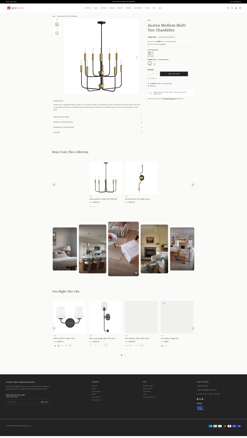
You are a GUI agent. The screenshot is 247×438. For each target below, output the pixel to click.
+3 (70, 345)
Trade (147, 8)
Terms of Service (96, 400)
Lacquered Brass (94, 206)
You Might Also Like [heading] (66, 292)
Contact (94, 388)
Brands (128, 8)
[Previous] (54, 185)
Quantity (151, 70)
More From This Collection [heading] (70, 152)
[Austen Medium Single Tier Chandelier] (105, 177)
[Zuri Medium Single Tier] (177, 317)
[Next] (193, 185)
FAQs (144, 394)
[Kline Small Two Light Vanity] (70, 317)
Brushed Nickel (94, 345)
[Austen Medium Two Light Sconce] (141, 177)
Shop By (120, 8)
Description (58, 101)
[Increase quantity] (157, 74)
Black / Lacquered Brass (90, 206)
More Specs (151, 56)
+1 (106, 345)
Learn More (163, 44)
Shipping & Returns (61, 117)
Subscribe (44, 402)
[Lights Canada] (15, 8)
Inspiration (138, 8)
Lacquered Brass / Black (162, 345)
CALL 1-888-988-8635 (235, 2)
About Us (94, 386)
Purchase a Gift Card (149, 397)
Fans (96, 8)
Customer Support (148, 386)
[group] (106, 184)
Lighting (88, 8)
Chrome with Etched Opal (62, 345)
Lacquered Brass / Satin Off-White (165, 345)
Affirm (93, 394)
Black (90, 345)
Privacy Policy (96, 397)
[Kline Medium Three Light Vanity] (141, 317)
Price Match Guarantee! (169, 98)
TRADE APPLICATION (11, 2)
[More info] (173, 83)
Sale (160, 8)
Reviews (56, 132)
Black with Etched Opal (55, 345)
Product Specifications (63, 122)
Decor (112, 8)
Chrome (98, 345)
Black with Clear (58, 345)
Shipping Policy (147, 388)
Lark (149, 20)
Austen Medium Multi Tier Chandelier (67, 16)
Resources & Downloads (63, 127)
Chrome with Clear (66, 345)
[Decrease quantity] (149, 74)
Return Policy (147, 391)
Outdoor (104, 8)
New (154, 8)
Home (53, 16)
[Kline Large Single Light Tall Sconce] (105, 317)
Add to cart (173, 74)
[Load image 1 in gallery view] (101, 56)
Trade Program (96, 391)
